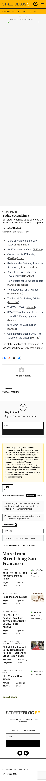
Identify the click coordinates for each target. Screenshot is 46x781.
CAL (18, 11)
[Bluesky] (26, 753)
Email (6, 425)
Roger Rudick (13, 228)
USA (24, 11)
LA (30, 11)
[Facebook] (19, 753)
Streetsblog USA (34, 347)
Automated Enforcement (12, 644)
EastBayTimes (16, 258)
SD (35, 11)
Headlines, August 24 (14, 596)
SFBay (23, 267)
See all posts (9, 697)
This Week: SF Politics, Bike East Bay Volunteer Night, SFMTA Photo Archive (14, 621)
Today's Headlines (9, 212)
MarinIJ (30, 307)
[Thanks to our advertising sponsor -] (23, 112)
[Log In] (35, 4)
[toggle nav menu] (42, 4)
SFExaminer (21, 244)
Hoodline (33, 267)
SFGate (38, 249)
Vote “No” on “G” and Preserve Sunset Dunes (14, 575)
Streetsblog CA (34, 344)
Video (4, 673)
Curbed (12, 284)
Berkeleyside (15, 293)
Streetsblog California (14, 671)
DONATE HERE (8, 11)
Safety (5, 569)
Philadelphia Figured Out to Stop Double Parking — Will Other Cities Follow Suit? (14, 651)
